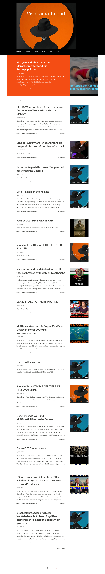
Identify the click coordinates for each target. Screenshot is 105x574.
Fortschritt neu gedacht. (30, 361)
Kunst (51, 51)
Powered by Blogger (53, 568)
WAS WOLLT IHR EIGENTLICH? (34, 220)
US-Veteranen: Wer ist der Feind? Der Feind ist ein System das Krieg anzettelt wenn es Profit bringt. (38, 480)
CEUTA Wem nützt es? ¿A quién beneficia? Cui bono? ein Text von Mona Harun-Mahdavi (40, 110)
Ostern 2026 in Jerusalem (31, 448)
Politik (36, 51)
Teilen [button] (18, 89)
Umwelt (43, 51)
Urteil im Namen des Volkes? (32, 191)
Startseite (18, 51)
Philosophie (27, 51)
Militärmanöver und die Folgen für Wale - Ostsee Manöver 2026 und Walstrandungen (39, 330)
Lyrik (58, 51)
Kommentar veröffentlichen (29, 89)
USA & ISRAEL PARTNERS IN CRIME (37, 301)
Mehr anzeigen (61, 89)
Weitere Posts (61, 548)
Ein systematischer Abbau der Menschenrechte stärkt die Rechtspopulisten (33, 66)
